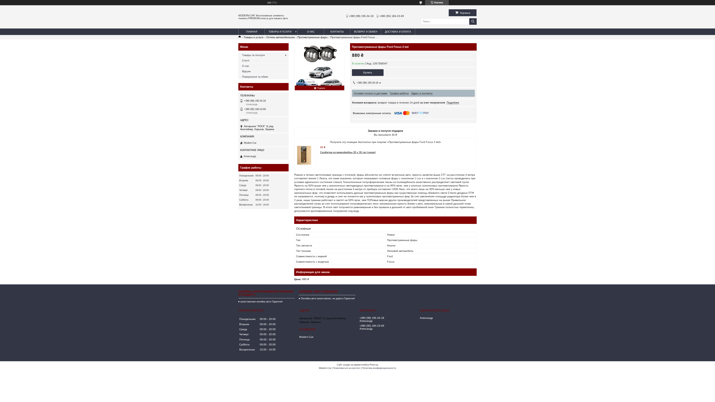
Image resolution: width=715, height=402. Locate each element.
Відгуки (246, 71)
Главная (251, 31)
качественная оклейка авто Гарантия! (261, 301)
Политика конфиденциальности (379, 368)
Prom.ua (374, 364)
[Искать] (473, 21)
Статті (245, 60)
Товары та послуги (253, 55)
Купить (367, 72)
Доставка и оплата (398, 31)
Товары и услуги (279, 31)
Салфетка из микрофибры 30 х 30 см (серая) (348, 152)
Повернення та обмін (255, 76)
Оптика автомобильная (280, 37)
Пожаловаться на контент (346, 368)
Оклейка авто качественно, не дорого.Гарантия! (328, 298)
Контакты (337, 31)
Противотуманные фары (312, 37)
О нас (311, 31)
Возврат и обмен (365, 31)
